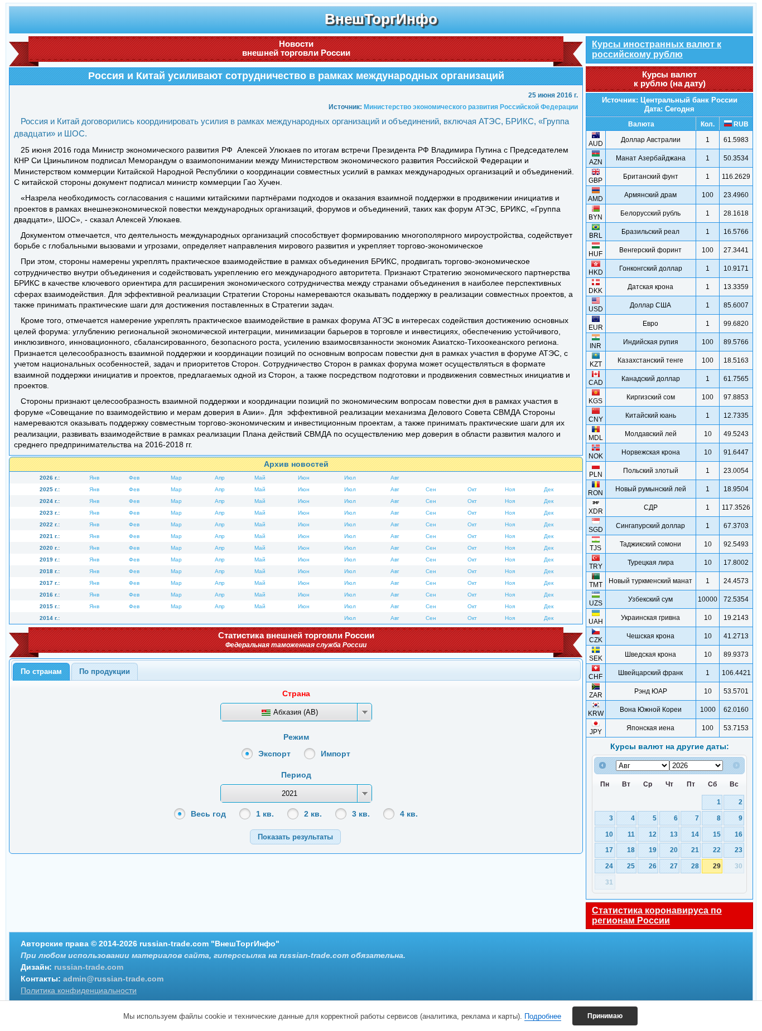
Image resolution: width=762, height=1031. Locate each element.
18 (631, 849)
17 (609, 849)
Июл (350, 478)
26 (653, 865)
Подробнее (542, 1016)
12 (653, 834)
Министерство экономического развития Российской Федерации (471, 107)
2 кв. (313, 813)
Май (260, 478)
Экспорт (274, 753)
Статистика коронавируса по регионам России (657, 915)
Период (296, 774)
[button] (295, 836)
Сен (431, 489)
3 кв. (361, 813)
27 (674, 865)
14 (695, 834)
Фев (134, 478)
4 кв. (409, 813)
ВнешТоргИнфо (381, 19)
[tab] (41, 672)
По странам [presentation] (41, 671)
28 (695, 865)
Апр (220, 478)
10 (609, 834)
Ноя (510, 489)
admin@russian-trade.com (113, 978)
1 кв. (265, 813)
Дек (548, 489)
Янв (94, 478)
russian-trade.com (88, 966)
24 (609, 865)
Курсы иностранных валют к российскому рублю (656, 49)
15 (717, 834)
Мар (176, 478)
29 (717, 865)
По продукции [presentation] (104, 671)
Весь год (208, 813)
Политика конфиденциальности (79, 990)
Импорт (335, 753)
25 (631, 865)
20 (674, 849)
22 (717, 849)
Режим (296, 736)
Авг (394, 478)
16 (738, 834)
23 (738, 849)
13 (674, 834)
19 (653, 849)
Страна (296, 693)
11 (631, 834)
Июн (304, 478)
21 (695, 849)
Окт (472, 489)
